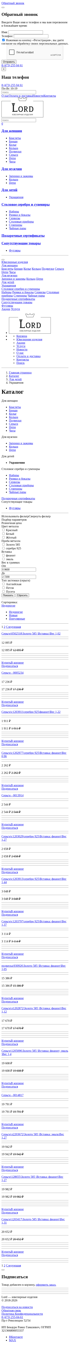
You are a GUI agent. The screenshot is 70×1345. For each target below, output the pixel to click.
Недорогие (16, 611)
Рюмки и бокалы (19, 214)
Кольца (13, 148)
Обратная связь (11, 1310)
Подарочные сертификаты (23, 235)
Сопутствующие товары (21, 243)
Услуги (15, 309)
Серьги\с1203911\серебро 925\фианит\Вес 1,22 (30, 711)
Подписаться (9, 666)
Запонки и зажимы (21, 176)
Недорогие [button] (8, 605)
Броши (13, 141)
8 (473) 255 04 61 (12, 65)
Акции (5, 309)
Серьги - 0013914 (12, 795)
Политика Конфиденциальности (22, 1313)
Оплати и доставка (28, 356)
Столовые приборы (21, 221)
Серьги (13, 154)
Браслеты (15, 138)
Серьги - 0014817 (12, 1095)
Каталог (14, 375)
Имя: (4, 32)
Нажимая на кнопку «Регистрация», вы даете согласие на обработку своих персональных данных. (35, 42)
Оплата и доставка (20, 95)
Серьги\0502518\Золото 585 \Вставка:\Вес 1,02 (30, 633)
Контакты (49, 95)
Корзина (21, 336)
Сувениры (15, 224)
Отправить (9, 61)
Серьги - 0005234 (12, 672)
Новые (13, 615)
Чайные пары (17, 228)
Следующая (13, 626)
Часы (12, 161)
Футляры (15, 250)
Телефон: (7, 36)
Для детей (9, 190)
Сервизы (14, 218)
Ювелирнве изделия (29, 339)
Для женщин (11, 131)
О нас (5, 95)
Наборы (14, 211)
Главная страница (20, 372)
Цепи (12, 158)
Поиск (20, 362)
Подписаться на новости (17, 1307)
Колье (12, 144)
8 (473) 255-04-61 (12, 1317)
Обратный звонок (12, 3)
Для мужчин (11, 169)
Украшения (16, 197)
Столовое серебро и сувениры (25, 204)
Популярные (17, 618)
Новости (37, 95)
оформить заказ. (46, 1284)
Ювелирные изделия (14, 262)
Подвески (15, 151)
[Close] (2, 7)
